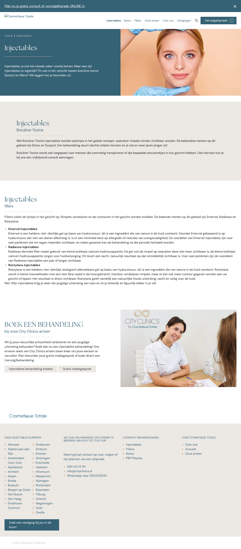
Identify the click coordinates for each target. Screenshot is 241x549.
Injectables (114, 20)
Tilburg (40, 494)
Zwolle (40, 512)
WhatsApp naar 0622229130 (87, 476)
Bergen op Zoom (19, 490)
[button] (233, 6)
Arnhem (13, 472)
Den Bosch (15, 494)
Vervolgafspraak (216, 20)
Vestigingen (184, 20)
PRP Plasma (134, 458)
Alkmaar (13, 445)
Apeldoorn (15, 467)
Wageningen (44, 503)
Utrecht (41, 499)
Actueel (190, 449)
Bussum (13, 485)
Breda (12, 481)
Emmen (41, 454)
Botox (127, 20)
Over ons (168, 20)
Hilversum (43, 472)
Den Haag (14, 499)
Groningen (43, 458)
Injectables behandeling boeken (31, 369)
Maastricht (43, 476)
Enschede (42, 463)
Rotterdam (43, 485)
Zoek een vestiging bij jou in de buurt (30, 525)
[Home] (21, 20)
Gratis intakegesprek (77, 369)
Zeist (39, 508)
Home (9, 36)
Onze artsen (152, 20)
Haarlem (41, 467)
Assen (12, 476)
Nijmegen (42, 481)
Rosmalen (42, 490)
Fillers (137, 20)
